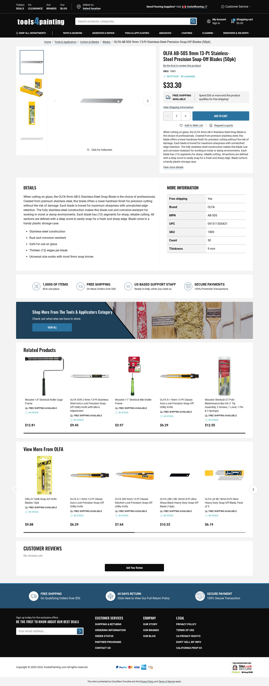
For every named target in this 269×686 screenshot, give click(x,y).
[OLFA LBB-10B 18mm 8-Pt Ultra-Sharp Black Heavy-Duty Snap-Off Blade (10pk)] (179, 475)
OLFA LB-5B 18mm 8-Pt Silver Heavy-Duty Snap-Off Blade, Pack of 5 (224, 503)
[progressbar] (134, 433)
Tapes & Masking (72, 33)
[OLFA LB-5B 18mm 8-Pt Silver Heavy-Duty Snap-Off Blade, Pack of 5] (224, 475)
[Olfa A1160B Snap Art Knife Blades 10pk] (44, 475)
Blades (106, 42)
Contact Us (103, 647)
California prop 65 (189, 647)
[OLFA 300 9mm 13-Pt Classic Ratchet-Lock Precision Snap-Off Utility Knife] (134, 475)
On (35, 6)
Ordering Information (110, 630)
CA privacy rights (188, 636)
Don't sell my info (188, 642)
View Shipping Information (178, 107)
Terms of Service (167, 681)
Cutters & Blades (89, 42)
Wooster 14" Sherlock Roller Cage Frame (44, 401)
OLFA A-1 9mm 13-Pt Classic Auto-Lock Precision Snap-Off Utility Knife (177, 403)
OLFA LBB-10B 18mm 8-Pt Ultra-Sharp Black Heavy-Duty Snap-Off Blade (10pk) (179, 503)
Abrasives (165, 33)
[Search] (193, 21)
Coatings (187, 33)
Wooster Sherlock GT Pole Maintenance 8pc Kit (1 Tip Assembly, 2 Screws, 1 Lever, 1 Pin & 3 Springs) (224, 405)
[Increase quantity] (185, 116)
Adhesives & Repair (103, 33)
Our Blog (149, 636)
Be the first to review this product (182, 65)
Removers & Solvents (235, 33)
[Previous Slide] (16, 489)
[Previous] (54, 101)
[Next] (147, 101)
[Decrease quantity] (167, 116)
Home (47, 42)
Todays (20, 6)
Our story (150, 624)
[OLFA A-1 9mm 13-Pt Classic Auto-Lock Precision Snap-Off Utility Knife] (179, 376)
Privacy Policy (147, 681)
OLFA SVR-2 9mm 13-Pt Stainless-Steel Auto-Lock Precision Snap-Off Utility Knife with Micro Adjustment (89, 405)
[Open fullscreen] (101, 101)
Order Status (104, 636)
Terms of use (185, 630)
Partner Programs (108, 642)
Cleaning (207, 33)
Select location (92, 8)
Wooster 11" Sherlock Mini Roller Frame (133, 401)
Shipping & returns (108, 624)
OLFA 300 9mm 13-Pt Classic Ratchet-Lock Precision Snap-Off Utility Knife (133, 503)
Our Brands (151, 630)
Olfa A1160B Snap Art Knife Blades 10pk (41, 501)
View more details (173, 167)
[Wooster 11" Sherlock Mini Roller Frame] (134, 376)
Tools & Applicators (137, 33)
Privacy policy (186, 624)
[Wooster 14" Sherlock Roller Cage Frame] (44, 376)
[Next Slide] (253, 489)
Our (51, 6)
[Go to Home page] (41, 21)
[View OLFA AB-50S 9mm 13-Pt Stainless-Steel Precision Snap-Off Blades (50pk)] (32, 62)
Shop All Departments (32, 33)
